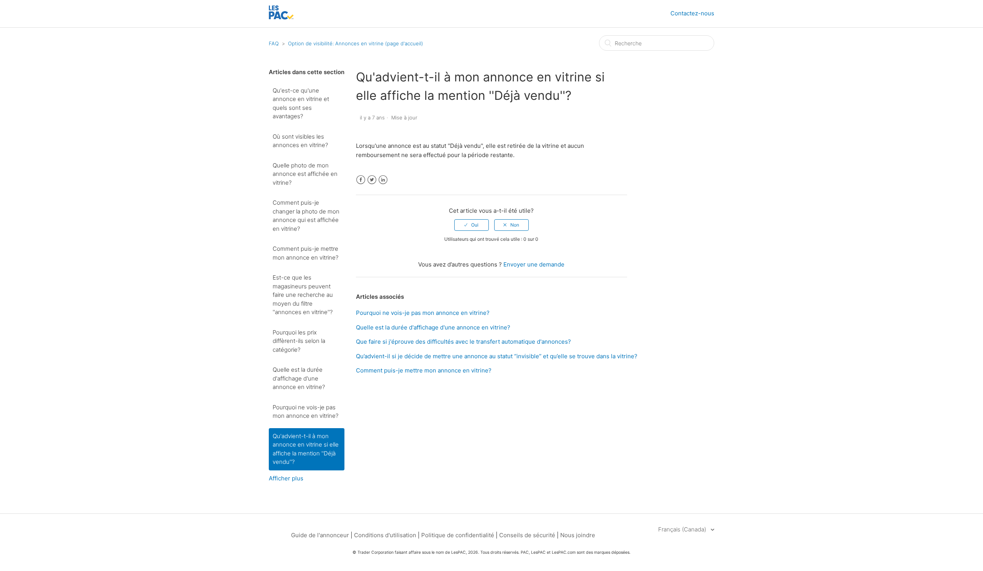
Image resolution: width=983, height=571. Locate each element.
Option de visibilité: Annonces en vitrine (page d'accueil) (355, 43)
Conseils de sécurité (527, 535)
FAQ (274, 43)
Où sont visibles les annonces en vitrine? (300, 141)
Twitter (372, 180)
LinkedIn (383, 180)
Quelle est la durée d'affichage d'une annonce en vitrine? (299, 378)
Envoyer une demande (533, 264)
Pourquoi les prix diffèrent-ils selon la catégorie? (299, 341)
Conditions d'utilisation (385, 535)
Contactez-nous (692, 13)
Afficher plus (286, 478)
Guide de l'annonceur (320, 535)
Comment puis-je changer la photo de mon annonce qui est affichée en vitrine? (306, 215)
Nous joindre (577, 535)
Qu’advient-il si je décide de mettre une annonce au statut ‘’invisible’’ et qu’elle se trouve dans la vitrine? (496, 356)
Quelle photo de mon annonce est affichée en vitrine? (305, 174)
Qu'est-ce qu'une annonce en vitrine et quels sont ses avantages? (301, 103)
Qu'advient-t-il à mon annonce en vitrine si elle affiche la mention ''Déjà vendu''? (306, 449)
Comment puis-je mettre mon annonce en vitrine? (305, 253)
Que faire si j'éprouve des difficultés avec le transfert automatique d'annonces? (463, 341)
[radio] (471, 225)
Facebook (361, 180)
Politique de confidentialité (458, 535)
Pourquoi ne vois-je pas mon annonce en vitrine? (305, 412)
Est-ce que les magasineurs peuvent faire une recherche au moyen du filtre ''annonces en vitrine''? (303, 295)
